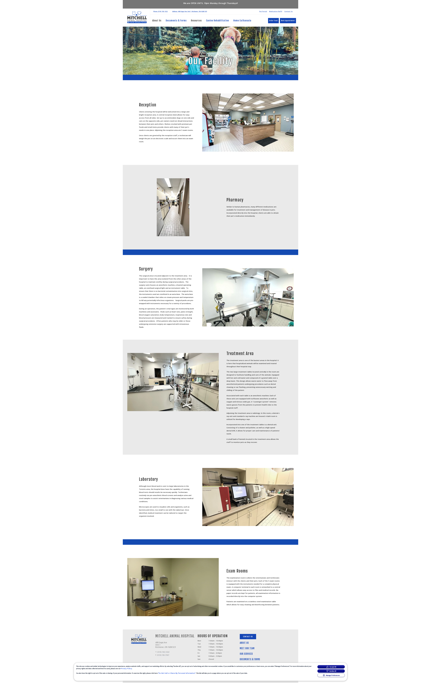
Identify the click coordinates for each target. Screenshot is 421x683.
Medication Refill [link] (275, 11)
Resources (196, 20)
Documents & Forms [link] (176, 20)
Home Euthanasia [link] (242, 20)
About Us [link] (244, 643)
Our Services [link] (246, 654)
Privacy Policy (126, 669)
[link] (137, 17)
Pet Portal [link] (263, 11)
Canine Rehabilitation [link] (217, 20)
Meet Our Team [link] (247, 648)
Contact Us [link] (288, 11)
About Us (156, 20)
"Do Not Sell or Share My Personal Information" (177, 673)
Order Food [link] (273, 21)
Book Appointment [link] (288, 21)
